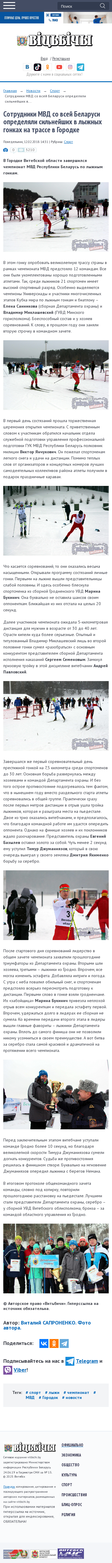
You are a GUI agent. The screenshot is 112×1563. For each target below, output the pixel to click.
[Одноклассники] (54, 1343)
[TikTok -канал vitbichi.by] (37, 69)
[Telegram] (64, 1343)
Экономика (71, 1455)
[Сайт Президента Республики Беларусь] (16, 1557)
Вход (44, 58)
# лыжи (53, 1392)
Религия (68, 1514)
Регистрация (61, 58)
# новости (72, 1397)
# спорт (34, 1392)
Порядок (9, 1487)
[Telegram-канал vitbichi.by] (80, 69)
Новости (33, 90)
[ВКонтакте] (43, 1343)
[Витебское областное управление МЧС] (71, 1557)
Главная (10, 90)
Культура (69, 1475)
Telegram (87, 1360)
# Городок (49, 1397)
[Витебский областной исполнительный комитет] (44, 1557)
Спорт (55, 90)
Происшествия (74, 1494)
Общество (70, 1464)
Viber (20, 1369)
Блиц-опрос (72, 1504)
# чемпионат (77, 1392)
